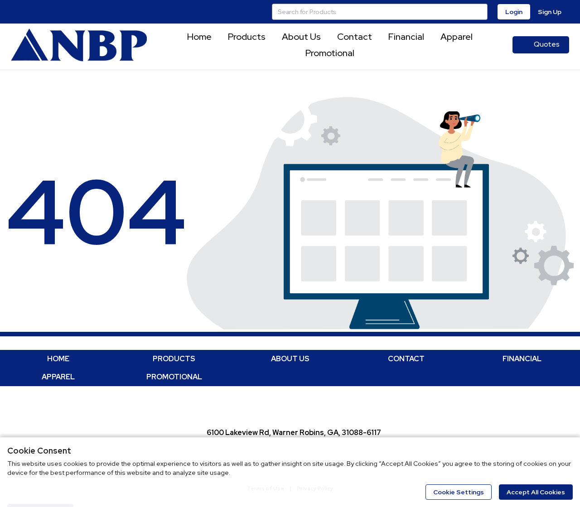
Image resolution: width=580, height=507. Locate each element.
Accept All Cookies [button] (536, 492)
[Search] (479, 11)
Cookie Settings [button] (458, 492)
